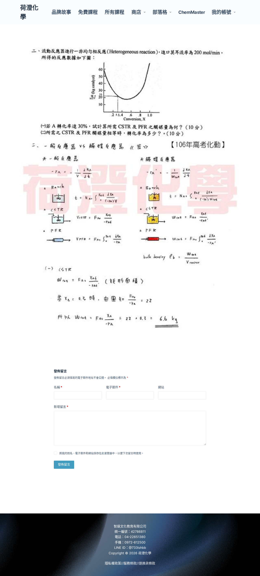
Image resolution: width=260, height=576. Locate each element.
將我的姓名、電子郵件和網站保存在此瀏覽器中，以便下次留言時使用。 (101, 453)
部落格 (160, 12)
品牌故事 (61, 12)
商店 (136, 12)
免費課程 (88, 12)
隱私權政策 (113, 563)
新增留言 (61, 407)
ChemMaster (191, 12)
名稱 (58, 387)
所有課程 (114, 12)
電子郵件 (113, 387)
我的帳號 (221, 12)
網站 (161, 387)
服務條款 (130, 563)
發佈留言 (64, 464)
